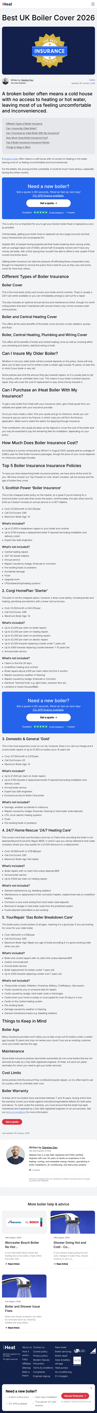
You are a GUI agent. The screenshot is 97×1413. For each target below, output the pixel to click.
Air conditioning (63, 1372)
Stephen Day (27, 80)
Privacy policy (40, 1355)
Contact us (38, 1347)
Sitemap (26, 1367)
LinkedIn (36, 1170)
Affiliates (26, 1363)
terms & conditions (16, 1112)
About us (27, 1347)
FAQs (25, 1359)
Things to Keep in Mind (18, 147)
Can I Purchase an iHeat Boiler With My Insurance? (32, 133)
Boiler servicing (63, 1351)
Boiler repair (61, 1355)
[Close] (91, 1388)
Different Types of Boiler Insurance (24, 123)
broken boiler (11, 158)
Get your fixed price (73, 1396)
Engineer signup (41, 1376)
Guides (92, 80)
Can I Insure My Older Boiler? (21, 128)
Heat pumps (61, 1367)
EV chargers (61, 1376)
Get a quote (47, 203)
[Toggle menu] (93, 4)
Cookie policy (40, 1351)
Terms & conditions (43, 1367)
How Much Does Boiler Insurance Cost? (27, 137)
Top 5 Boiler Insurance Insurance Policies (27, 142)
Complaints (39, 1372)
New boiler (60, 1347)
